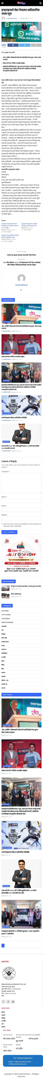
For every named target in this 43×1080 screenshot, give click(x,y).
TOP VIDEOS (6, 618)
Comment (6, 471)
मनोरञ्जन (4, 649)
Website (4, 515)
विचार (3, 661)
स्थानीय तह (4, 684)
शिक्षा (3, 669)
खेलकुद (3, 634)
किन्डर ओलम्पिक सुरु (16, 594)
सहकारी (3, 676)
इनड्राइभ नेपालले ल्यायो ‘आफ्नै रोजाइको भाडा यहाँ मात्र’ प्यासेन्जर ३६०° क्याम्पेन (10, 226)
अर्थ (2, 630)
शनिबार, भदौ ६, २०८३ (17, 331)
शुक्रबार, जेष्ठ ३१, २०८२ (17, 588)
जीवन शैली (4, 638)
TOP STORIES (7, 322)
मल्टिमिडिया (4, 653)
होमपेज (3, 1012)
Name (4, 497)
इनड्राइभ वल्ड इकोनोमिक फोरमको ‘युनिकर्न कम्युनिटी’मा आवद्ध (10, 236)
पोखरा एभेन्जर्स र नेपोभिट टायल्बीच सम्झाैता (14, 63)
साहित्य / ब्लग (5, 680)
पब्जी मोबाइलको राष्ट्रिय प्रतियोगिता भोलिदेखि (14, 418)
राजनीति (4, 657)
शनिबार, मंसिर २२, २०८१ (17, 596)
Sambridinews (12, 18)
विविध (3, 665)
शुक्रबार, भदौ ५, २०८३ (17, 359)
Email (4, 506)
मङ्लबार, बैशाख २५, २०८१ (26, 18)
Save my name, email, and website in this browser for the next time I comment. (22, 525)
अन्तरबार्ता (4, 626)
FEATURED (6, 380)
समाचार (3, 672)
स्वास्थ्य (3, 688)
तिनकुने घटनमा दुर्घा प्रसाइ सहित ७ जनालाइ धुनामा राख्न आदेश (26, 586)
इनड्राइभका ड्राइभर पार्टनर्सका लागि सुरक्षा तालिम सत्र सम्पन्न (29, 225)
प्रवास (3, 645)
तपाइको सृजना (5, 642)
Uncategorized (7, 622)
